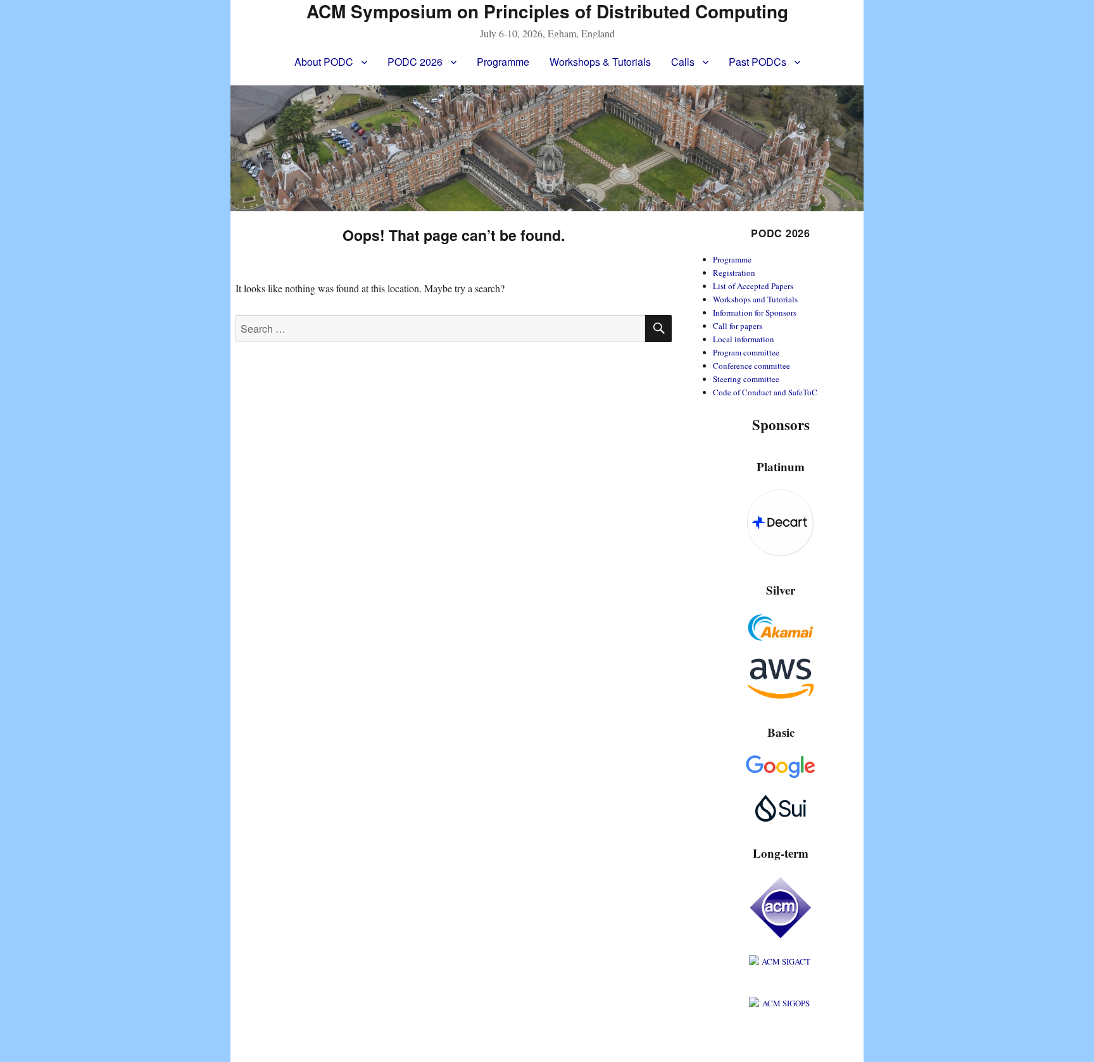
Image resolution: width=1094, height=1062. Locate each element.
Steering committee (746, 379)
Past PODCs (757, 61)
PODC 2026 (415, 61)
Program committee (746, 352)
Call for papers (737, 325)
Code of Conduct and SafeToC (765, 392)
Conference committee (751, 365)
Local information (743, 339)
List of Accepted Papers (753, 286)
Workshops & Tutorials (600, 61)
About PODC (323, 61)
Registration (734, 272)
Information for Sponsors (754, 312)
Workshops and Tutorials (755, 299)
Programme (503, 61)
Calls (683, 61)
